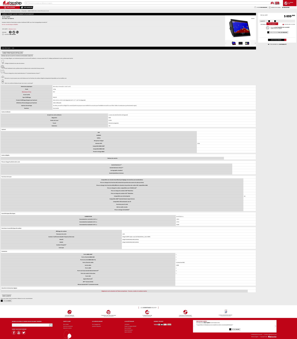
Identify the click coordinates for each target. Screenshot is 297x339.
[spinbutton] (272, 21)
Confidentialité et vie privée (256, 334)
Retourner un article (67, 328)
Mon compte (66, 324)
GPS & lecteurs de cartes (15, 10)
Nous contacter (128, 328)
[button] (275, 21)
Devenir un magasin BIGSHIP (130, 326)
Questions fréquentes (96, 326)
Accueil (2, 10)
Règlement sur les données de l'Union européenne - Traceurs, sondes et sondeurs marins (124, 291)
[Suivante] (255, 43)
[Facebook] (14, 332)
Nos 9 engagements (96, 324)
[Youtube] (19, 332)
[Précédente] (226, 43)
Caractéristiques (6, 48)
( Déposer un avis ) (12, 28)
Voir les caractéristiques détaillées (10, 24)
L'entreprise (127, 324)
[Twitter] (24, 332)
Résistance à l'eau (26, 92)
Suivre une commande (68, 326)
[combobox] (26, 3)
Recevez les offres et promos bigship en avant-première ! (27, 321)
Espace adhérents (128, 332)
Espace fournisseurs (129, 330)
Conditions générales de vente (270, 334)
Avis (13, 48)
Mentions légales (254, 336)
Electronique (7, 10)
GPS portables (24, 10)
